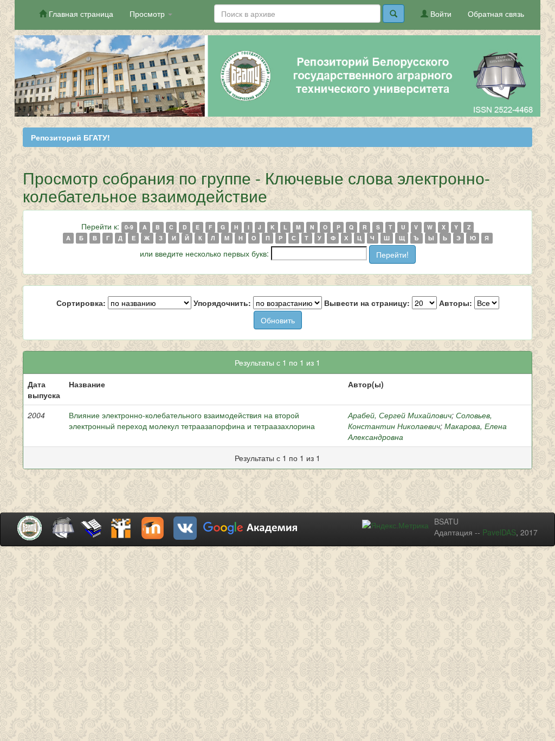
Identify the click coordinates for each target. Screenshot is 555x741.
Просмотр (148, 13)
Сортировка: (81, 302)
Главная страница (80, 13)
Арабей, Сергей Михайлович (399, 415)
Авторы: (455, 302)
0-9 (129, 227)
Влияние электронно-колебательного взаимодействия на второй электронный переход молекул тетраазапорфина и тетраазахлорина (192, 420)
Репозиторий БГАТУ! (70, 137)
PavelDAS (499, 532)
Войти (439, 13)
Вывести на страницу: (367, 302)
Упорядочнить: (222, 302)
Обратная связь (496, 13)
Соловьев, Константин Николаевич (420, 420)
